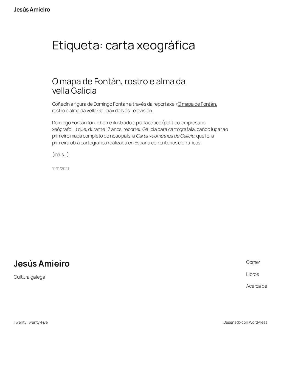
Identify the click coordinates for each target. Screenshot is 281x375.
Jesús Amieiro (32, 9)
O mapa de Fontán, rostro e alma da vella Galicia (119, 85)
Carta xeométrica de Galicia (165, 135)
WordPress (258, 322)
